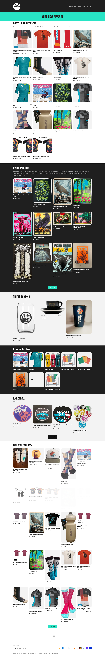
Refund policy (40, 653)
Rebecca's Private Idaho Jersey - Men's (41, 156)
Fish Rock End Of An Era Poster (59, 104)
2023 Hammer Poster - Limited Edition (20, 281)
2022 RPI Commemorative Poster (39, 265)
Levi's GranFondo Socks (57, 50)
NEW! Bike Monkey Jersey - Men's (79, 104)
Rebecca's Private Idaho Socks (67, 619)
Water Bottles (49, 369)
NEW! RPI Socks (16, 131)
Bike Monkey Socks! (57, 77)
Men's (15, 389)
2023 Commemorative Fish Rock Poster (61, 274)
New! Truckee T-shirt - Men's (19, 521)
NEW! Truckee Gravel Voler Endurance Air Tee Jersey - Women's (52, 529)
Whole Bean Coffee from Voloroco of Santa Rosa (36, 462)
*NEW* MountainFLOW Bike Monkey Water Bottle (20, 470)
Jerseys (31, 369)
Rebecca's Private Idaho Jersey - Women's (21, 156)
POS (23, 653)
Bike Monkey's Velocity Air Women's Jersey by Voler (22, 104)
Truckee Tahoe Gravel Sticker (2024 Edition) (42, 425)
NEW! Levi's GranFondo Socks (38, 77)
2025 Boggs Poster (57, 131)
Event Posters (17, 369)
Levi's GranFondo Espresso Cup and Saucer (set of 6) (50, 316)
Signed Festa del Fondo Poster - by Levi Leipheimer (81, 270)
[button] (84, 6)
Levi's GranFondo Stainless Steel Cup (73, 335)
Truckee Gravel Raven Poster (39, 237)
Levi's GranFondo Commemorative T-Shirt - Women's (81, 78)
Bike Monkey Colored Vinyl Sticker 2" (80, 430)
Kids (32, 380)
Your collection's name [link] (67, 369)
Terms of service (54, 653)
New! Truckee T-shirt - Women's (83, 495)
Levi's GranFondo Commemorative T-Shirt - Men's (41, 51)
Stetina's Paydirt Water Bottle (39, 131)
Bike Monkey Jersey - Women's (79, 131)
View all (52, 287)
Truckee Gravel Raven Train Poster (80, 50)
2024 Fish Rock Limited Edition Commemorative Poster (79, 227)
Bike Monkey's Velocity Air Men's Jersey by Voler (22, 78)
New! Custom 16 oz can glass (19, 338)
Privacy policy (47, 653)
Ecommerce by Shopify (31, 653)
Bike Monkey (19, 653)
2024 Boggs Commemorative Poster (60, 227)
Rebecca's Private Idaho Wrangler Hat (52, 465)
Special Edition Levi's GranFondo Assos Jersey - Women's (22, 51)
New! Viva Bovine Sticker (18, 424)
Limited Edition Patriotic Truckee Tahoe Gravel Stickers (62, 425)
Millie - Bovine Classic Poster (19, 238)
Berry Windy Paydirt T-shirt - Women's (82, 526)
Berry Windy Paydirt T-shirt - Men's (20, 562)
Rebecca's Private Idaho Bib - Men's (20, 499)
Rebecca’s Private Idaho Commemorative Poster (41, 104)
